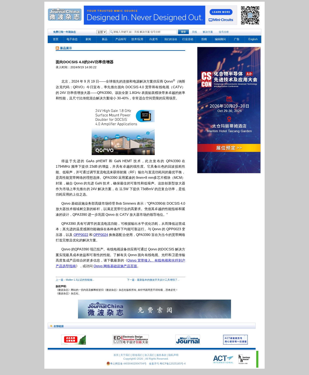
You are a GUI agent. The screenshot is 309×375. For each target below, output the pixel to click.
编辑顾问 (220, 39)
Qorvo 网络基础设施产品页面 (115, 266)
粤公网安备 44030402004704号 (128, 363)
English (253, 39)
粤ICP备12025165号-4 (173, 363)
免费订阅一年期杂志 (64, 31)
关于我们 (125, 355)
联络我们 (137, 355)
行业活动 (187, 39)
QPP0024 (100, 235)
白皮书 (153, 39)
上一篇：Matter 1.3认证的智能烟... (75, 279)
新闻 (88, 39)
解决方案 (208, 31)
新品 (104, 39)
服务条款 (161, 355)
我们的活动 (170, 39)
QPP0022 (81, 235)
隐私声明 (173, 355)
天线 (194, 31)
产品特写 (120, 39)
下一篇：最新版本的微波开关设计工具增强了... (153, 279)
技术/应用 (137, 39)
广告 (236, 39)
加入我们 (149, 355)
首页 (55, 39)
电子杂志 (72, 39)
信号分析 (224, 31)
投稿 (204, 39)
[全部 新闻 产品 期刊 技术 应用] (101, 32)
